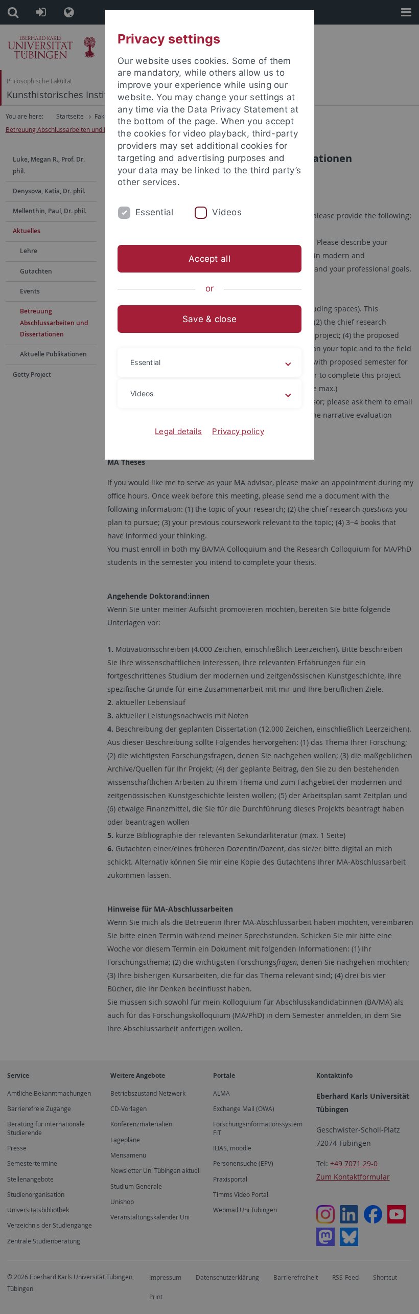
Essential (154, 212)
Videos (227, 212)
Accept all (209, 259)
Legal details (178, 431)
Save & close (209, 319)
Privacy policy (238, 431)
